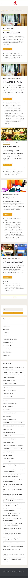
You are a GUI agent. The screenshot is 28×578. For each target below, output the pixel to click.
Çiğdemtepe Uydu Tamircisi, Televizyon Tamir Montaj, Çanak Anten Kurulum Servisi (12, 524)
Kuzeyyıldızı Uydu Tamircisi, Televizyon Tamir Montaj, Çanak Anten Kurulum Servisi (12, 505)
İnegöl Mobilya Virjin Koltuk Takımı (10, 383)
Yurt (18, 53)
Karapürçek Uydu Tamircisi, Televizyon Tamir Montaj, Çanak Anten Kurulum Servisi (12, 534)
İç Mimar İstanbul (6, 329)
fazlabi (17, 29)
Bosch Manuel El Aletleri (8, 342)
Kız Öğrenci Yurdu (14, 186)
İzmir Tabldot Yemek (7, 352)
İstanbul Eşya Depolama (7, 349)
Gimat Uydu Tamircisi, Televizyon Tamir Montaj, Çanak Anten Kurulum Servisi (12, 485)
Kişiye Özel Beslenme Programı (9, 419)
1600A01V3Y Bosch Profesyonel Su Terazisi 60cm (13, 445)
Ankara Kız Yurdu (10, 107)
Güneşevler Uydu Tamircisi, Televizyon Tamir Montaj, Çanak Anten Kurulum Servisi (12, 529)
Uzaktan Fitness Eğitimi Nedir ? (9, 390)
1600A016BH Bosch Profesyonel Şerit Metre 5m (12, 422)
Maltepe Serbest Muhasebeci (8, 377)
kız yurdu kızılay (14, 57)
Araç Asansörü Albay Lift (8, 406)
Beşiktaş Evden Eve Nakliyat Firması (10, 403)
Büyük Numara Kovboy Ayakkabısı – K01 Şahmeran (13, 546)
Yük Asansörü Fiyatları (7, 409)
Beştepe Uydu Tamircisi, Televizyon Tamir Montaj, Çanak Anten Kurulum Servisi (13, 509)
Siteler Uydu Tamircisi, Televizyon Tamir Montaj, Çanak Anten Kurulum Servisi (13, 470)
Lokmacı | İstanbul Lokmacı (8, 458)
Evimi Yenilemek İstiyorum (8, 452)
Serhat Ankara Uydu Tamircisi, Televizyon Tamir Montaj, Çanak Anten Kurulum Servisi (12, 495)
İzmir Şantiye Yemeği (7, 396)
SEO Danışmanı (6, 326)
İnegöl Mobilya (6, 322)
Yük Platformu (6, 336)
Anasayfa (4, 10)
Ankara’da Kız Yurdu (14, 20)
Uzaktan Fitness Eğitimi (8, 393)
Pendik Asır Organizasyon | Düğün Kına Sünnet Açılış (12, 466)
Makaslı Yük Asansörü (7, 429)
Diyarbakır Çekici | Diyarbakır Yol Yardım (11, 543)
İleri (15, 297)
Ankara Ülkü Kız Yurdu (14, 70)
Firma (15, 53)
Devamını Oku (8, 49)
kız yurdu (14, 174)
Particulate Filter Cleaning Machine (10, 339)
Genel (6, 281)
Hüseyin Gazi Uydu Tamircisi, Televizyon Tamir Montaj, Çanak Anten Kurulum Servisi (12, 475)
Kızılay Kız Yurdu (10, 59)
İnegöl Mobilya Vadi (7, 435)
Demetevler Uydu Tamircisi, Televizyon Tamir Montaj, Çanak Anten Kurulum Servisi (12, 514)
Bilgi (6, 53)
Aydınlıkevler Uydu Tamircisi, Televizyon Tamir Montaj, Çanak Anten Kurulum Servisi (12, 539)
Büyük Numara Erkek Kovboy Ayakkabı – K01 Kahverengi (12, 550)
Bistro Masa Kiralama (7, 455)
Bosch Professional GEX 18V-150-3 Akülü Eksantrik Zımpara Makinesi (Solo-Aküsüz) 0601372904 (13, 373)
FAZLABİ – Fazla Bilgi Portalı (14, 571)
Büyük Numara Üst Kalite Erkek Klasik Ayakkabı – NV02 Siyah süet (12, 560)
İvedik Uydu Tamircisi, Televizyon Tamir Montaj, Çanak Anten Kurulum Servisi (12, 480)
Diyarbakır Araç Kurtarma (8, 461)
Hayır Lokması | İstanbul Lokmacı (9, 439)
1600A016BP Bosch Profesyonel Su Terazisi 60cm (13, 426)
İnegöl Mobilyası (6, 355)
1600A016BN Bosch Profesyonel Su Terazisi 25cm (13, 448)
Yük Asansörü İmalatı (7, 345)
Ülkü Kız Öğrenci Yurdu (16, 120)
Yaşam (19, 218)
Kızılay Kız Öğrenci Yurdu (13, 115)
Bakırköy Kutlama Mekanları (8, 442)
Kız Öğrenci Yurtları (14, 134)
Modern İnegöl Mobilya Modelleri (10, 413)
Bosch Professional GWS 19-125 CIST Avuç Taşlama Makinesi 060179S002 (13, 368)
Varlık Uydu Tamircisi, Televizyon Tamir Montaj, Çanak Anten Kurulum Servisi (12, 490)
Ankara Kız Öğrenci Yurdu (13, 55)
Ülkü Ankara (20, 116)
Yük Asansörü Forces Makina (9, 432)
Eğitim (10, 53)
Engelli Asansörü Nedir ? (8, 387)
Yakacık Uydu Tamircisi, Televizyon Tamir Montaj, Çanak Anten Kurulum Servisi (13, 519)
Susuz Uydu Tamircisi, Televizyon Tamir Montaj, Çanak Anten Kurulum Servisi (12, 500)
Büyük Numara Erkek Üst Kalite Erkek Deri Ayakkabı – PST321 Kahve (13, 555)
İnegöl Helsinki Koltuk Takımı (9, 380)
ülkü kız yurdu (15, 239)
